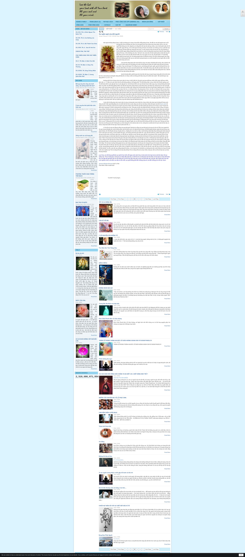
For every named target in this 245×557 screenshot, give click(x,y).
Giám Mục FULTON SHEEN (121, 377)
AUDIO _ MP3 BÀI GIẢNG (82, 29)
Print (100, 194)
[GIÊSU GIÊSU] (106, 275)
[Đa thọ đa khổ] (82, 263)
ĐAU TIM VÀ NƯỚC (81, 202)
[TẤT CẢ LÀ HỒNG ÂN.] (106, 210)
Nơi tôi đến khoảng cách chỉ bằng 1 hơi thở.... (112, 488)
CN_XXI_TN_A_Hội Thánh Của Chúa (86, 43)
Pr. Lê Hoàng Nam (118, 460)
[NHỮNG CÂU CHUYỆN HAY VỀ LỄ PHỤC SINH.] (106, 404)
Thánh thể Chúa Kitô (105, 426)
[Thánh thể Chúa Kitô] (106, 433)
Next (167, 31)
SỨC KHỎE (79, 80)
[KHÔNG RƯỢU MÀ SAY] (106, 295)
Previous (161, 31)
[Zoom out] (102, 32)
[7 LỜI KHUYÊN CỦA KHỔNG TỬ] (106, 241)
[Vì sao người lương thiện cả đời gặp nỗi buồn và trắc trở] (106, 479)
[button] (148, 21)
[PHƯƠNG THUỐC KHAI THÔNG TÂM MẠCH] (82, 185)
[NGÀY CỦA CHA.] (82, 310)
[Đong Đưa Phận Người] (106, 541)
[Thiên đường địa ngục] (106, 366)
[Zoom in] (100, 32)
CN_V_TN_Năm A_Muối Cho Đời (85, 61)
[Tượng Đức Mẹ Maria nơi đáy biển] (106, 310)
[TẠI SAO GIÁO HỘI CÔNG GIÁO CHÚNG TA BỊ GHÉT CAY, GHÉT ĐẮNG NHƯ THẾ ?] (106, 385)
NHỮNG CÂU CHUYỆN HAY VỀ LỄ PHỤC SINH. (113, 397)
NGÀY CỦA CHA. (81, 300)
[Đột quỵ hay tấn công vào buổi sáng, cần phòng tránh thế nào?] (82, 93)
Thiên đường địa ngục (105, 359)
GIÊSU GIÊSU (103, 263)
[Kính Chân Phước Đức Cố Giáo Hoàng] (106, 328)
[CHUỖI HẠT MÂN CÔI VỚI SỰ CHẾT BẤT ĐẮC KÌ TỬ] (106, 519)
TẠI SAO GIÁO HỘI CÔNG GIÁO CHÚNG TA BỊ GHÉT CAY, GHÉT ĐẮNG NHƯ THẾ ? (123, 374)
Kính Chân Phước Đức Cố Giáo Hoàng (110, 318)
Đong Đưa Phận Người (105, 535)
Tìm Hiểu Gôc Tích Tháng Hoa (108, 248)
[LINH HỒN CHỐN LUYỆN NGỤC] (106, 418)
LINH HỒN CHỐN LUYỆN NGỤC (108, 412)
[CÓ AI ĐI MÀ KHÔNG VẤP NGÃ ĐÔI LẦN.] (82, 351)
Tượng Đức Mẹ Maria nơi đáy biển (109, 303)
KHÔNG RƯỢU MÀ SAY (106, 288)
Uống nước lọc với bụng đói (84, 135)
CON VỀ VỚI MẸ (104, 220)
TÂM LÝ (78, 250)
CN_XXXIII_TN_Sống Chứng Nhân (86, 70)
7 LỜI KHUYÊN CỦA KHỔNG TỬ (108, 235)
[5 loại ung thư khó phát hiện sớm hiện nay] (82, 115)
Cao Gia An (117, 539)
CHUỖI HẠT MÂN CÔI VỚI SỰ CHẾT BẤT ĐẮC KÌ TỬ (114, 505)
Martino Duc (117, 401)
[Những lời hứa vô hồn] (106, 462)
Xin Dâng (101, 441)
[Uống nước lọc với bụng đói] (82, 149)
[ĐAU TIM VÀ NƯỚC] (82, 211)
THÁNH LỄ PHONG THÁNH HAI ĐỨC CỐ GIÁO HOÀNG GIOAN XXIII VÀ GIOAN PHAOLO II (125, 340)
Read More (94, 101)
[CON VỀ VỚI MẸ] (106, 227)
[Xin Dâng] (106, 448)
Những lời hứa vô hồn (105, 456)
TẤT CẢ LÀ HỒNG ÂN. (105, 202)
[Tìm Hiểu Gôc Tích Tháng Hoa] (106, 255)
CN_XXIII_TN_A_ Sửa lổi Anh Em (85, 47)
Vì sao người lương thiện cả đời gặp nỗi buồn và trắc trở (116, 472)
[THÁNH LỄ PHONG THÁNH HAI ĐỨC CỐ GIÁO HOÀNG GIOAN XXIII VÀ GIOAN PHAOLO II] (106, 349)
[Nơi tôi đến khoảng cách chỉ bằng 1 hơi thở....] (106, 494)
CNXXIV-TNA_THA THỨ (82, 51)
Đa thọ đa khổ (80, 253)
